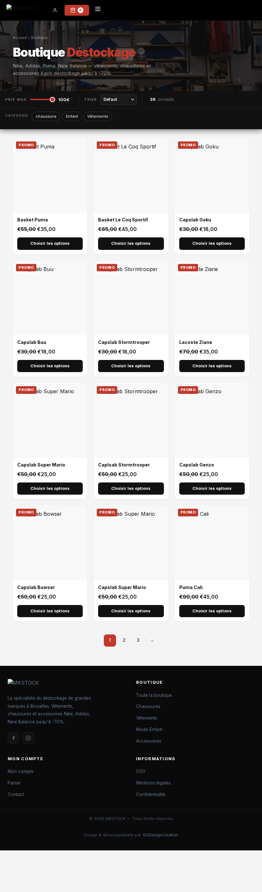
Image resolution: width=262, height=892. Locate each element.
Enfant (72, 116)
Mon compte (21, 771)
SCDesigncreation (160, 834)
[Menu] (98, 10)
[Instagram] (28, 738)
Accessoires (148, 741)
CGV (140, 771)
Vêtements (97, 116)
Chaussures (148, 706)
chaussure (46, 116)
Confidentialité (151, 794)
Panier (14, 782)
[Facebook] (13, 738)
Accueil (20, 37)
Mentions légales (153, 782)
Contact (16, 794)
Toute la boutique (154, 695)
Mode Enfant (149, 729)
